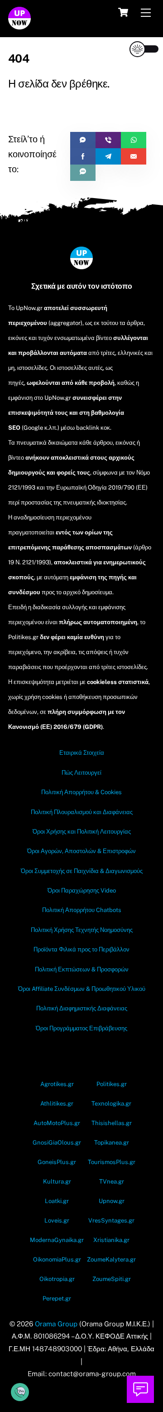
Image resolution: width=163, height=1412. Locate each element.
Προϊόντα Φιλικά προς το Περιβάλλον (81, 949)
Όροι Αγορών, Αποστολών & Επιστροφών (81, 851)
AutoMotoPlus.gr (57, 1123)
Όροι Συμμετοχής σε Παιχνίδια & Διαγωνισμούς (82, 871)
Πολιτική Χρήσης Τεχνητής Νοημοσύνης (82, 930)
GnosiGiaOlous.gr (57, 1142)
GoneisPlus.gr (57, 1162)
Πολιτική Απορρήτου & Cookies (81, 792)
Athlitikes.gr (56, 1103)
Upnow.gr (112, 1201)
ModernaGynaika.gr (57, 1240)
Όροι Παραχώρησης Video (82, 890)
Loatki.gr (57, 1201)
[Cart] (123, 12)
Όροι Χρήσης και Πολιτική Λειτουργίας (82, 831)
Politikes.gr (111, 1084)
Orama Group (56, 1324)
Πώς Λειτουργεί (81, 772)
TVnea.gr (111, 1181)
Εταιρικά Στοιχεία (81, 752)
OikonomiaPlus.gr (57, 1259)
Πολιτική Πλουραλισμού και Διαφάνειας (82, 812)
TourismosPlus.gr (111, 1162)
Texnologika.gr (111, 1103)
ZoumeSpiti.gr (111, 1279)
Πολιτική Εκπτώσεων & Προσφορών (82, 969)
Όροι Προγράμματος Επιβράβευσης (81, 1028)
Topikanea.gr (111, 1142)
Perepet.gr (57, 1298)
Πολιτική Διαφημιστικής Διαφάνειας (81, 1008)
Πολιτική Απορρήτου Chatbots (81, 910)
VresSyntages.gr (111, 1220)
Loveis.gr (56, 1220)
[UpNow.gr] (19, 25)
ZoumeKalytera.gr (111, 1259)
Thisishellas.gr (111, 1123)
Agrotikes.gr (57, 1084)
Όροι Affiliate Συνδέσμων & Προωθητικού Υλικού (81, 988)
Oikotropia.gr (57, 1279)
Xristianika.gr (111, 1240)
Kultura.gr (57, 1181)
